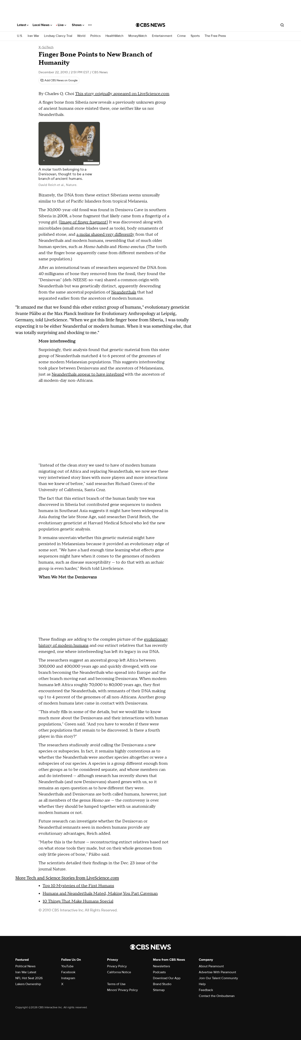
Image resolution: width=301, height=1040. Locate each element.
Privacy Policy (117, 966)
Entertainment (162, 36)
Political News (25, 966)
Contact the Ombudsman (217, 996)
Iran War (33, 36)
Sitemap (159, 990)
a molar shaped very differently (105, 234)
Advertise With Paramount (217, 972)
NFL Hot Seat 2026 (29, 978)
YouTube (67, 966)
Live (61, 25)
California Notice (119, 972)
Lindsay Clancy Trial (58, 36)
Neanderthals (123, 292)
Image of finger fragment (83, 222)
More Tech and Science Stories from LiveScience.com (67, 877)
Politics (95, 36)
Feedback (206, 990)
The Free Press (215, 36)
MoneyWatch (137, 36)
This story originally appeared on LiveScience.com (122, 93)
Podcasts (159, 972)
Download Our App (166, 978)
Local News (41, 25)
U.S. (20, 36)
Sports (195, 36)
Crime (181, 36)
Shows (77, 25)
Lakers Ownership (28, 984)
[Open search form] (282, 25)
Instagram (68, 978)
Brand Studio (162, 984)
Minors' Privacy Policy (122, 990)
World (81, 36)
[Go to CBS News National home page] (150, 25)
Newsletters (161, 966)
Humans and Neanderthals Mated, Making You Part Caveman (100, 893)
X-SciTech (45, 47)
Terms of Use (116, 984)
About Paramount (211, 966)
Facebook (68, 972)
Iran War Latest (25, 972)
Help (202, 984)
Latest (22, 25)
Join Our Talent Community (218, 978)
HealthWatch (114, 36)
